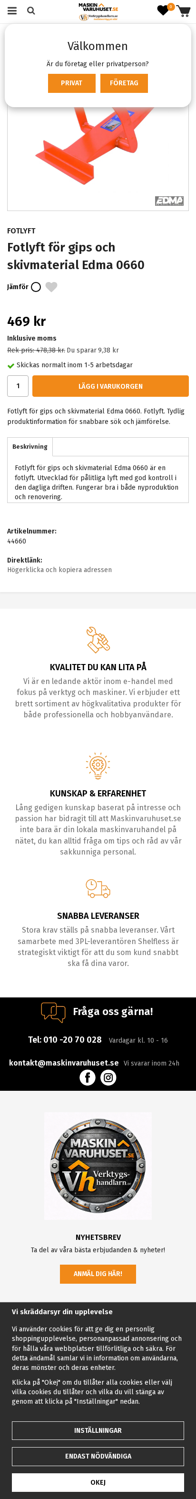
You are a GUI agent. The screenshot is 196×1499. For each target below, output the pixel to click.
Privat (71, 83)
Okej (98, 1483)
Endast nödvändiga (98, 1456)
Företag (124, 83)
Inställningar (98, 1431)
